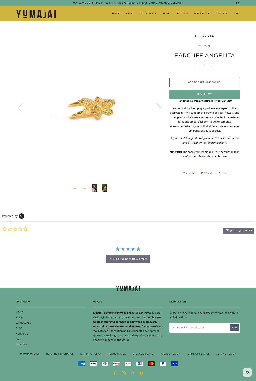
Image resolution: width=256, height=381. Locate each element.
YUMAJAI (204, 46)
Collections (147, 13)
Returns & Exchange (60, 354)
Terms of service (198, 354)
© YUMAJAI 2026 (30, 354)
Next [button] (156, 107)
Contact (221, 13)
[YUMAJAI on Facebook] (115, 374)
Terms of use (117, 354)
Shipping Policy (91, 354)
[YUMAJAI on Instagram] (124, 374)
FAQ (18, 339)
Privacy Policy (170, 354)
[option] (89, 107)
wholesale (201, 13)
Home (115, 13)
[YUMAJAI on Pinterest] (132, 374)
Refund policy (226, 354)
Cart (237, 13)
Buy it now (204, 94)
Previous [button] (23, 107)
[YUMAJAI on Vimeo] (141, 374)
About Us (182, 13)
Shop (129, 13)
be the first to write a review (128, 259)
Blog (166, 13)
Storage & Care (143, 354)
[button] (238, 231)
